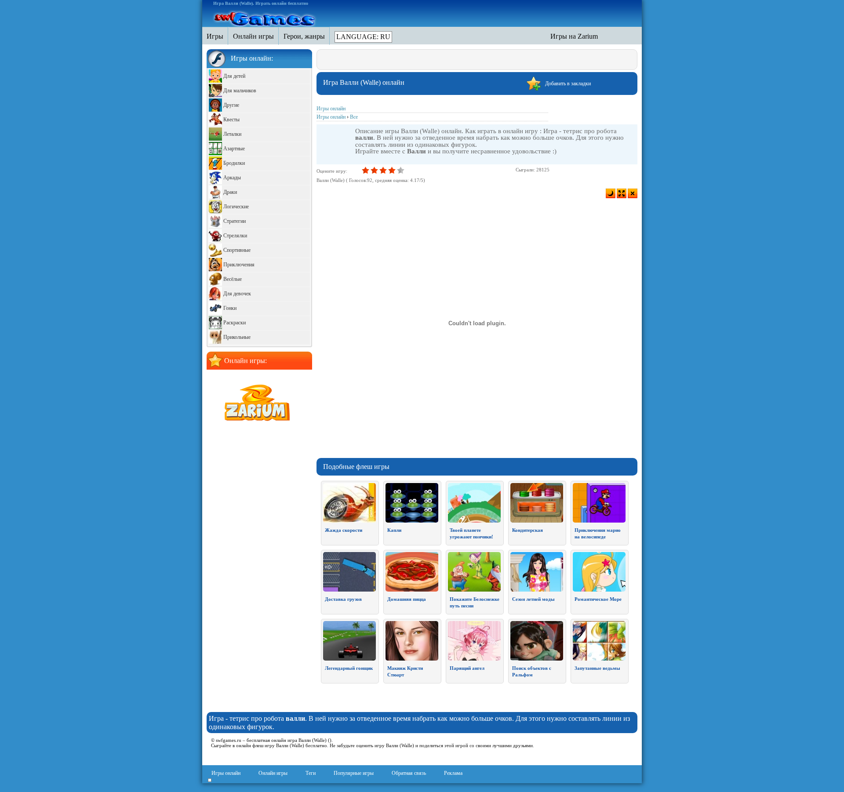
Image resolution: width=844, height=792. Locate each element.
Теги (311, 773)
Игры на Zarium (574, 36)
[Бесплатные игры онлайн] (265, 18)
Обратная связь (409, 773)
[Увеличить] (621, 193)
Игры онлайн (225, 773)
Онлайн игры (272, 773)
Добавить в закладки (568, 83)
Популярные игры (354, 773)
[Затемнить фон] (610, 193)
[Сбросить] (632, 193)
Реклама (453, 773)
